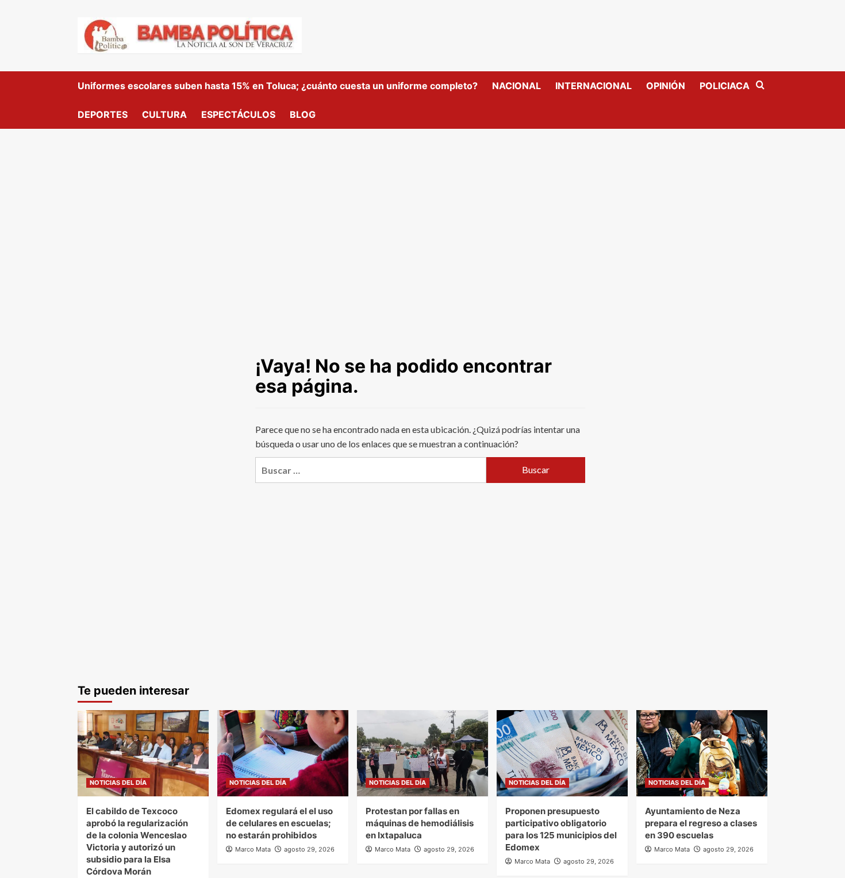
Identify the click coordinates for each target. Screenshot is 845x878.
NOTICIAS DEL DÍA (118, 783)
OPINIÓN (665, 85)
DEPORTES (103, 114)
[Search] (760, 85)
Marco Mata (253, 849)
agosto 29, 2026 (309, 849)
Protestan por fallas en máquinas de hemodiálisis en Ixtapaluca (420, 823)
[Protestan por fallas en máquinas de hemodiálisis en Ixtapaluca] (422, 753)
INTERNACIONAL (593, 85)
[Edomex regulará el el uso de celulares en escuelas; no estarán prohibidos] (282, 753)
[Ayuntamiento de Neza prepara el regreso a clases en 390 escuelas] (701, 753)
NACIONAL (516, 85)
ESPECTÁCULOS (238, 114)
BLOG (303, 114)
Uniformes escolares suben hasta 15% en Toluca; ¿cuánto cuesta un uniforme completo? (278, 85)
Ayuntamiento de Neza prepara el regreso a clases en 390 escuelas (701, 823)
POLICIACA (725, 85)
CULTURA (164, 114)
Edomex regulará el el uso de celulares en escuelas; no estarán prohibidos (279, 823)
